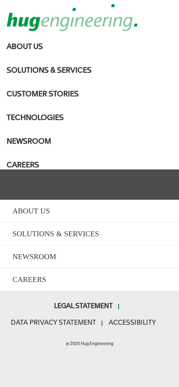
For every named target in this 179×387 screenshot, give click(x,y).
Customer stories (43, 94)
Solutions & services (49, 70)
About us (25, 46)
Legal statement (83, 306)
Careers (23, 165)
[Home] (89, 17)
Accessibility (132, 323)
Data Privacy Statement (53, 323)
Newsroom (29, 141)
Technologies (35, 117)
